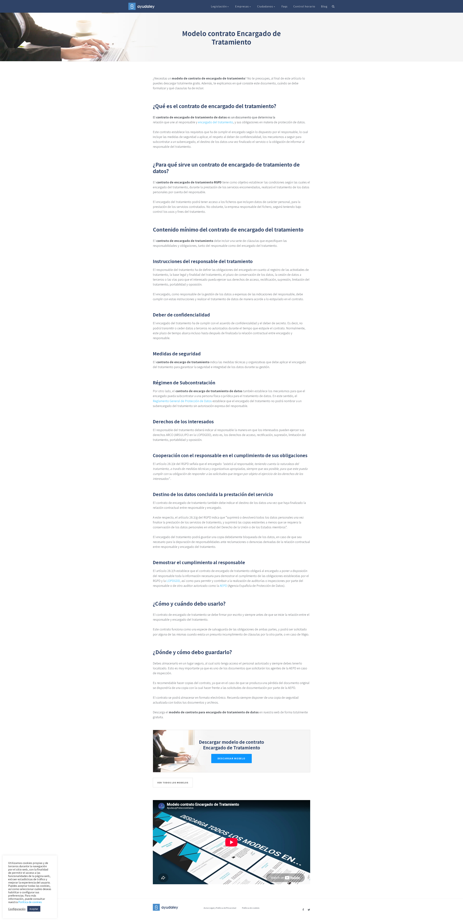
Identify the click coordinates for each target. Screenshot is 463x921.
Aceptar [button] (33, 908)
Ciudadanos (265, 6)
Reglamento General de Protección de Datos (182, 401)
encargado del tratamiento (215, 122)
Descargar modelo (231, 758)
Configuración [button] (17, 908)
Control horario (304, 6)
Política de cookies (250, 907)
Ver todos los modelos (172, 782)
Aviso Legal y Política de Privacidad (220, 907)
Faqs (284, 6)
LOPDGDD (173, 580)
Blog (324, 6)
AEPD (223, 585)
